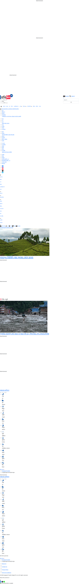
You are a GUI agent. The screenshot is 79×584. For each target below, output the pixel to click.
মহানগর (4, 106)
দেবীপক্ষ (3, 157)
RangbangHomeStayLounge (6, 227)
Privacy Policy (5, 569)
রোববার (3, 154)
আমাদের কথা (4, 152)
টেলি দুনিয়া (12, 134)
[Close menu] (0, 175)
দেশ (9, 106)
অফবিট (3, 126)
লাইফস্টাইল (29, 106)
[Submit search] (71, 102)
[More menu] (78, 106)
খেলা (20, 106)
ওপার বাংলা (3, 129)
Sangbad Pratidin (6, 471)
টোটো (17, 116)
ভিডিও (3, 149)
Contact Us (4, 566)
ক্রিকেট (3, 123)
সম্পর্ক (8, 116)
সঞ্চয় (40, 106)
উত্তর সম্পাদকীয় (9, 152)
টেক (15, 116)
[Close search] (63, 98)
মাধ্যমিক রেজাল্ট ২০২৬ (5, 159)
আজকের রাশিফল (4, 390)
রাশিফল (37, 106)
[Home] (6, 96)
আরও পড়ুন (2, 469)
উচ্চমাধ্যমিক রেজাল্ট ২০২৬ (6, 160)
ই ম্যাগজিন (3, 144)
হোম (2, 110)
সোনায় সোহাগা (4, 162)
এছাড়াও (1, 222)
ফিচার (3, 156)
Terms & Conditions (6, 572)
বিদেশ (12, 106)
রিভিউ (7, 134)
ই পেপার (3, 143)
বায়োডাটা (3, 137)
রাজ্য (7, 106)
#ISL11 (3, 112)
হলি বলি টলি (4, 134)
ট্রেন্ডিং (3, 146)
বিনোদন (24, 106)
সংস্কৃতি (9, 134)
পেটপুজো (12, 116)
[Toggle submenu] (0, 191)
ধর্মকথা (3, 127)
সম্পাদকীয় (3, 150)
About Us (4, 563)
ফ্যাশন (10, 116)
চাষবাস (3, 140)
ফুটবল (5, 123)
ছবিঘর (34, 106)
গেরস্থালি (19, 116)
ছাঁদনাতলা (3, 163)
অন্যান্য (8, 123)
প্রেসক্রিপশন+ (16, 106)
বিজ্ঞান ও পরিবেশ (4, 139)
